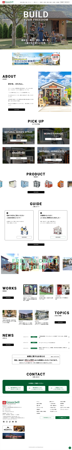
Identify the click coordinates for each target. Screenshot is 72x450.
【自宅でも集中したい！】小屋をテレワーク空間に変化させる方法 (25, 323)
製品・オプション (28, 2)
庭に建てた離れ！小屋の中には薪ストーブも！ (46, 298)
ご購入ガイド (35, 2)
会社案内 (54, 2)
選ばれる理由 (22, 2)
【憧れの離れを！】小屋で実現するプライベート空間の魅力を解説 (41, 323)
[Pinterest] (16, 421)
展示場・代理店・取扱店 (48, 2)
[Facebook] (4, 421)
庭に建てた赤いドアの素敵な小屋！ (62, 298)
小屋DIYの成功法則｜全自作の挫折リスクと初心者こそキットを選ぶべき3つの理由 (9, 321)
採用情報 (57, 2)
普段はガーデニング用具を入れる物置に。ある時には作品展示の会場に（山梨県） (30, 299)
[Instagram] (7, 421)
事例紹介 (41, 2)
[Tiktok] (10, 421)
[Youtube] (13, 421)
